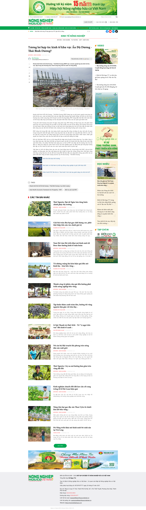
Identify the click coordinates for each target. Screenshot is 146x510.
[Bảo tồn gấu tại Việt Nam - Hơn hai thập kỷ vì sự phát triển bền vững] (106, 173)
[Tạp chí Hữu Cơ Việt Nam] (40, 25)
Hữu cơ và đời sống (70, 28)
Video (100, 45)
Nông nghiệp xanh (46, 28)
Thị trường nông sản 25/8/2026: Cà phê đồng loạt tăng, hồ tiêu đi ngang (105, 68)
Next (89, 31)
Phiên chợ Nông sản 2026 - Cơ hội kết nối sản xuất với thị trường (105, 193)
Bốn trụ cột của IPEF (71, 189)
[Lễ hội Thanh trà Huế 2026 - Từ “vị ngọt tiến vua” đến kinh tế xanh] (39, 331)
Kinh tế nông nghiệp (82, 28)
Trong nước (56, 432)
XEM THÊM (60, 445)
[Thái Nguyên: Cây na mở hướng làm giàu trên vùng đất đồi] (39, 372)
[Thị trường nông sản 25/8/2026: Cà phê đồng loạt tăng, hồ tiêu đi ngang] (106, 56)
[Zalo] (113, 31)
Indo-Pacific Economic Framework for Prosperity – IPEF (46, 189)
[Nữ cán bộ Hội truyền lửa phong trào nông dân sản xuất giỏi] (39, 352)
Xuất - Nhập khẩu (84, 39)
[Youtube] (110, 31)
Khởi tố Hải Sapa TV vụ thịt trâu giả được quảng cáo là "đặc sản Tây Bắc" (106, 77)
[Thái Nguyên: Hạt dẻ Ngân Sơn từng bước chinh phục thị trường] (39, 208)
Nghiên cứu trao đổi (59, 228)
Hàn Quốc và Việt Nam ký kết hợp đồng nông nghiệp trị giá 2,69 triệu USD (64, 165)
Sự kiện (32, 28)
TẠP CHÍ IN (103, 229)
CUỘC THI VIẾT (88, 22)
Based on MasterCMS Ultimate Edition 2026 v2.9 (62, 508)
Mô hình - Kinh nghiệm (63, 39)
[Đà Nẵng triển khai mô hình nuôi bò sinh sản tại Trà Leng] (39, 434)
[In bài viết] (29, 82)
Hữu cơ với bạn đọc (105, 28)
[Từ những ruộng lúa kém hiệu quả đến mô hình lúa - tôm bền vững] (39, 270)
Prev (88, 31)
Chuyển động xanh (58, 330)
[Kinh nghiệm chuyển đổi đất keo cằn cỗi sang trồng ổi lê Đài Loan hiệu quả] (39, 393)
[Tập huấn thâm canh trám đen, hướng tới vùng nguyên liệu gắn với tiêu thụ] (39, 311)
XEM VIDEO (112, 22)
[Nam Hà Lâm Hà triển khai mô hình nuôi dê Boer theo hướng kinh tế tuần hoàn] (39, 249)
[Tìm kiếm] (116, 17)
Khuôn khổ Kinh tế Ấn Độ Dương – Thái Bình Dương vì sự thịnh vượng (50, 186)
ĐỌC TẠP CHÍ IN (100, 22)
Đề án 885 (37, 28)
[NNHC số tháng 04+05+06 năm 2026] (106, 262)
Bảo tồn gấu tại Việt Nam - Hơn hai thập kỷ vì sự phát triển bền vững (105, 183)
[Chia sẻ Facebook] (29, 76)
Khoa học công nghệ (58, 28)
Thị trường (74, 39)
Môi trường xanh (94, 28)
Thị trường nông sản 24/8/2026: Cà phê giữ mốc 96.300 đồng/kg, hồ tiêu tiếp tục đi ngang (106, 87)
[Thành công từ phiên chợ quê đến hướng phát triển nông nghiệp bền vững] (39, 290)
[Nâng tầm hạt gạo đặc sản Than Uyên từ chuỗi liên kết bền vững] (39, 413)
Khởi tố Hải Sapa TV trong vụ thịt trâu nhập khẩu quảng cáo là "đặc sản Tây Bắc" (106, 202)
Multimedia (115, 28)
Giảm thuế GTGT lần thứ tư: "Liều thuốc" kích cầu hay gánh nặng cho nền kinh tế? (66, 172)
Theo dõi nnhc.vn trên (76, 58)
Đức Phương (35, 58)
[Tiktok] (116, 31)
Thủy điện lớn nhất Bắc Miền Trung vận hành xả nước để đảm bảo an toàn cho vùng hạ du (57, 31)
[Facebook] (107, 31)
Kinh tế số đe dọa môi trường (51, 158)
